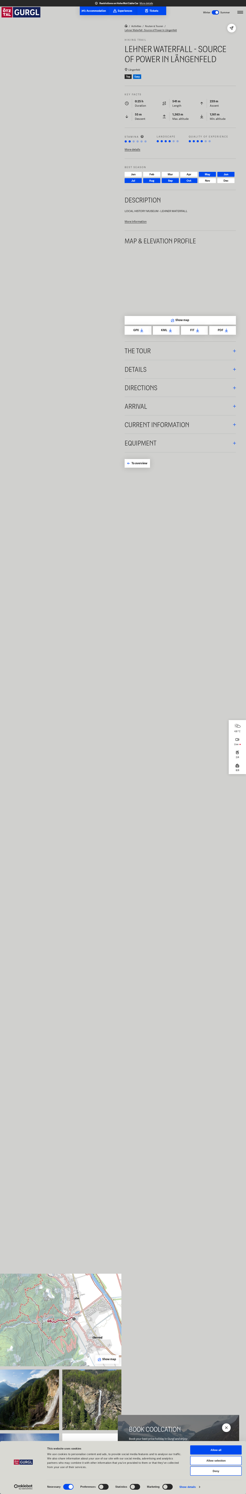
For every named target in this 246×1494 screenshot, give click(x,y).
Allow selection (216, 1460)
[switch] (103, 1487)
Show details (187, 1486)
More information (136, 221)
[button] (180, 351)
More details (146, 3)
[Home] (126, 26)
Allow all (216, 1449)
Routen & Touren (154, 26)
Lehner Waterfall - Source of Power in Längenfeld (151, 30)
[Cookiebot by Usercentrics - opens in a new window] (23, 1487)
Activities (136, 26)
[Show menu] (240, 12)
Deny (216, 1471)
